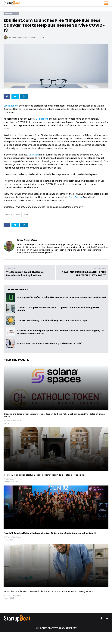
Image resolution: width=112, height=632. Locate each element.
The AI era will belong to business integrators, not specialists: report (53, 320)
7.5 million (33, 154)
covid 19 (8, 214)
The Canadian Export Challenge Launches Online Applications (25, 273)
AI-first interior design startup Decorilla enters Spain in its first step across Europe (45, 475)
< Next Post (10, 269)
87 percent (42, 118)
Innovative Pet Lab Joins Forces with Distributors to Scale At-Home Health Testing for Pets (48, 591)
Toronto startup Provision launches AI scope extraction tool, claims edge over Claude (58, 309)
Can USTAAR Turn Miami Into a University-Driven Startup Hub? (49, 343)
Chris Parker (75, 197)
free (18, 214)
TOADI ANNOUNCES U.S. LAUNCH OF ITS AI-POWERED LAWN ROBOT (84, 273)
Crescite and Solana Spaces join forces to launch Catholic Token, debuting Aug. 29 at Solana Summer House (60, 332)
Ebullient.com (11, 105)
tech (26, 214)
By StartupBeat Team (12, 421)
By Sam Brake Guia (18, 37)
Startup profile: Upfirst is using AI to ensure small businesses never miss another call (61, 297)
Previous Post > (100, 269)
